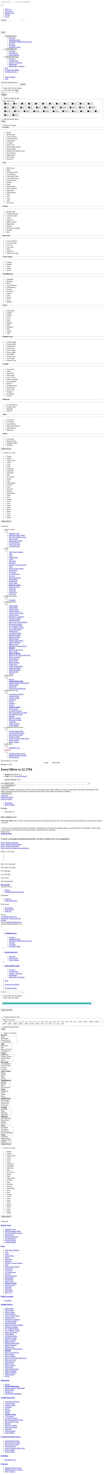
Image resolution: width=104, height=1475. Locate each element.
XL (7, 115)
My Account (9, 11)
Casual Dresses (12, 137)
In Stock (24, 776)
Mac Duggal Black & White (18, 712)
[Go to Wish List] (3, 4)
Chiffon (9, 313)
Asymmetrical (11, 344)
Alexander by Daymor (16, 694)
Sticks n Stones (14, 740)
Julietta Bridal (13, 631)
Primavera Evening (15, 720)
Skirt (8, 194)
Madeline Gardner (15, 635)
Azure (11, 556)
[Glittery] (3, 1073)
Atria (10, 554)
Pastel (9, 270)
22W (8, 111)
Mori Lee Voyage (14, 657)
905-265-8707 (6, 2)
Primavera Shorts (14, 737)
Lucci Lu (12, 576)
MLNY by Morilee (15, 718)
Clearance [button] (4, 1464)
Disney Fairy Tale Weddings (18, 622)
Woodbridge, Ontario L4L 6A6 (11, 918)
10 (59, 104)
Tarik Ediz (12, 590)
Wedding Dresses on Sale (17, 753)
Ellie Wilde (12, 561)
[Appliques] (5, 1082)
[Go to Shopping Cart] (1, 4)
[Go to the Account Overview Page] (1, 6)
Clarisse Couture (14, 698)
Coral (9, 501)
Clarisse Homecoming (16, 731)
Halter (9, 371)
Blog (6, 981)
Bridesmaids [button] (9, 675)
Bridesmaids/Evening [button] (12, 966)
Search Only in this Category (12, 88)
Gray (8, 513)
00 (16, 104)
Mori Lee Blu (13, 651)
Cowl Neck (10, 369)
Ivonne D (12, 703)
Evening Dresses (14, 543)
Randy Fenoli (13, 661)
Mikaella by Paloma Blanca (18, 646)
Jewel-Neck (11, 375)
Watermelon (11, 493)
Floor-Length (11, 350)
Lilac (8, 481)
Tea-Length (10, 358)
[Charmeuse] (4, 1091)
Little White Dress (13, 178)
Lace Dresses (11, 174)
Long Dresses (11, 180)
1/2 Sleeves (10, 420)
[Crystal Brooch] (5, 1087)
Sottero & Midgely (15, 668)
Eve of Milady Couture (16, 628)
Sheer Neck (10, 390)
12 (67, 104)
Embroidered (11, 287)
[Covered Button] (6, 1064)
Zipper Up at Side (12, 253)
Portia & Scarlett (15, 585)
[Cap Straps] (6, 1137)
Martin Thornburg (15, 642)
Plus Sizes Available (13, 228)
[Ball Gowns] (6, 1046)
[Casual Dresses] (9, 1040)
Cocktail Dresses (12, 139)
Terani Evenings (14, 723)
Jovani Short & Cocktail (16, 733)
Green (9, 462)
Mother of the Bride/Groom (16, 151)
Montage (12, 716)
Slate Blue (10, 473)
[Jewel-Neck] (6, 1115)
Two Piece (10, 203)
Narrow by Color (9, 453)
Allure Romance (14, 611)
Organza (9, 323)
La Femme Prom (14, 574)
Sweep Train (11, 356)
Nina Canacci (13, 583)
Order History (9, 909)
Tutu (8, 201)
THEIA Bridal (13, 672)
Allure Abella (13, 606)
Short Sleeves (11, 428)
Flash (10, 567)
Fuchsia (9, 491)
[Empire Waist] (6, 1120)
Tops (8, 199)
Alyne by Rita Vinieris (16, 613)
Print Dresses (11, 186)
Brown (9, 509)
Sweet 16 (10, 159)
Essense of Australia (15, 624)
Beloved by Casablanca (16, 617)
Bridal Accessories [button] (11, 596)
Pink (8, 487)
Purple (9, 479)
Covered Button (12, 241)
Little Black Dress (12, 176)
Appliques (10, 279)
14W (64, 108)
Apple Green (11, 460)
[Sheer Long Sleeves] (7, 1133)
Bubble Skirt (11, 212)
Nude (9, 505)
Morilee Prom (13, 579)
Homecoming (11, 149)
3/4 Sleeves (10, 422)
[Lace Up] (6, 1067)
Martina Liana (13, 644)
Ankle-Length (11, 342)
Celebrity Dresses (12, 214)
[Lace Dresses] (6, 1051)
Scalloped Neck (12, 386)
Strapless (10, 392)
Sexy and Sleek (12, 188)
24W (18, 111)
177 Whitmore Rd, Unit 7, (9, 917)
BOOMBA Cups (14, 748)
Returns (7, 890)
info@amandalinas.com (14, 922)
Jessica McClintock (15, 629)
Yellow (9, 456)
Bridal (9, 132)
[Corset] (7, 1060)
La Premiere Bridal (15, 633)
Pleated (9, 226)
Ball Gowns (11, 168)
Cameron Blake (14, 696)
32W (57, 111)
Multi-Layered (11, 222)
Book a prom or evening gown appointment (15, 848)
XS (75, 111)
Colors (11, 559)
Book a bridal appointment (9, 842)
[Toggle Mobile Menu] (1, 926)
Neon (8, 266)
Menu (3, 32)
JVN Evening (13, 709)
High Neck (10, 373)
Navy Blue (10, 477)
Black (9, 511)
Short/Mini (10, 354)
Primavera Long (14, 587)
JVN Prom (12, 572)
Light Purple (11, 483)
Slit (8, 232)
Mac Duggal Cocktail (16, 735)
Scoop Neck (11, 388)
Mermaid (10, 409)
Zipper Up (10, 251)
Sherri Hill (12, 589)
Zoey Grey (12, 594)
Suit (8, 196)
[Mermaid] (6, 1122)
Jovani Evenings (14, 707)
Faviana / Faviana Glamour (17, 565)
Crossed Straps (11, 243)
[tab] (54, 538)
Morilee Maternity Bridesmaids (19, 683)
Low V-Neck (11, 377)
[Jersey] (4, 1096)
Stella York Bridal (14, 670)
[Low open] (6, 1069)
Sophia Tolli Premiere (16, 666)
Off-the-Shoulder (12, 379)
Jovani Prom (13, 570)
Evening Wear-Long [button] (11, 690)
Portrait (9, 383)
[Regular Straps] (6, 1138)
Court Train (10, 348)
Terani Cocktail (14, 742)
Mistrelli (12, 648)
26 (31, 108)
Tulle (8, 333)
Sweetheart (10, 394)
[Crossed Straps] (6, 1066)
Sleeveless (10, 430)
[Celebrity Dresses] (7, 1057)
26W (28, 111)
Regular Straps (11, 441)
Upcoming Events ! (11, 988)
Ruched (9, 230)
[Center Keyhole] (7, 1058)
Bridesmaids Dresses (15, 541)
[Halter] (6, 1111)
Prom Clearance (14, 757)
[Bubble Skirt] (7, 1055)
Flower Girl (10, 145)
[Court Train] (5, 1105)
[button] (11, 36)
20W (93, 108)
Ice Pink (9, 485)
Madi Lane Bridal (14, 637)
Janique (11, 705)
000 (8, 104)
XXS (66, 111)
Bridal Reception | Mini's (17, 535)
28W (37, 111)
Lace (8, 295)
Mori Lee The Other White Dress (19, 655)
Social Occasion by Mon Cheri (19, 738)
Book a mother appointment (10, 846)
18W (83, 108)
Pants (8, 184)
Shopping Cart (9, 13)
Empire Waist (11, 407)
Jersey (9, 317)
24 (23, 108)
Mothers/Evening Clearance (18, 755)
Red (8, 497)
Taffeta (9, 331)
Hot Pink (10, 489)
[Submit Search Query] (24, 992)
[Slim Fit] (6, 1124)
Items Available (10, 805)
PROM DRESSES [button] (11, 952)
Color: (3, 785)
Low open (10, 247)
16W (73, 108)
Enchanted (12, 700)
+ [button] (6, 531)
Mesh (8, 321)
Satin (8, 325)
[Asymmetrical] (5, 1102)
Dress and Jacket (12, 172)
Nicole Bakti (13, 581)
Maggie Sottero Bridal (16, 640)
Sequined (10, 327)
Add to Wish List (6, 793)
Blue (8, 475)
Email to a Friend (6, 799)
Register (7, 15)
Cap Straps (10, 439)
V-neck (9, 396)
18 (91, 104)
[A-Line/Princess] (6, 1118)
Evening (9, 143)
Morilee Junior (13, 685)
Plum (8, 495)
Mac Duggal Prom (15, 578)
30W (47, 111)
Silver (9, 515)
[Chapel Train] (5, 1104)
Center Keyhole (12, 216)
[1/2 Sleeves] (7, 1127)
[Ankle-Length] (5, 1100)
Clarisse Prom (13, 557)
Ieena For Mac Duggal (16, 568)
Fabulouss (12, 563)
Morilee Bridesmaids (16, 681)
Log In (7, 16)
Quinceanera (11, 155)
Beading (9, 281)
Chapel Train (11, 346)
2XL (16, 115)
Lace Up (9, 245)
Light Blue (10, 471)
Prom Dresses (11, 153)
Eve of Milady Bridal (16, 626)
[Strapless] (6, 1142)
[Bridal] (9, 1037)
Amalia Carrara (14, 615)
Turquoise (10, 469)
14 (75, 104)
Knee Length (11, 352)
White (9, 518)
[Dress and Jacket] (6, 1049)
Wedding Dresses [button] (10, 602)
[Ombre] (3, 1078)
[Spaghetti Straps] (6, 1140)
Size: (2, 783)
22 (15, 108)
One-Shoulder (11, 381)
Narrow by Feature (10, 125)
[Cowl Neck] (6, 1109)
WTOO (11, 674)
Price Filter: (8, 90)
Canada (3, 920)
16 (83, 104)
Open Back (10, 224)
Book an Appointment (22, 2)
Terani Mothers (14, 725)
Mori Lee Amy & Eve (16, 650)
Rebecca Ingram (14, 662)
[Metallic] (3, 1075)
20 (7, 108)
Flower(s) (10, 291)
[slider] (93, 1003)
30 (47, 108)
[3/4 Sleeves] (7, 1129)
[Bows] (5, 1086)
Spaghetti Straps (12, 443)
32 (55, 108)
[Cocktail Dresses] (9, 1042)
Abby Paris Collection (16, 552)
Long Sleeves (11, 424)
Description (8, 803)
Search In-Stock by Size (12, 98)
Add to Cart (5, 787)
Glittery (9, 262)
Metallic (9, 264)
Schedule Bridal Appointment (14, 892)
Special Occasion (14, 544)
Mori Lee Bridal (14, 653)
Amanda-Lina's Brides (12, 984)
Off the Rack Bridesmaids (17, 688)
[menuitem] (54, 9)
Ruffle (9, 297)
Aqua (9, 467)
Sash (8, 300)
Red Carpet (10, 157)
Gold (8, 507)
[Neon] (3, 1076)
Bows (9, 283)
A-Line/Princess (12, 405)
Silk (8, 329)
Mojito (9, 458)
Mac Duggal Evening (16, 714)
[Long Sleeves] (7, 1131)
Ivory (8, 503)
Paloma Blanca (14, 659)
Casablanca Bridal (15, 618)
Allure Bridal (13, 607)
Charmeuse (10, 311)
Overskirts (12, 600)
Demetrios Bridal (14, 620)
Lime (8, 464)
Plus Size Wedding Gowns (17, 537)
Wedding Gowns (14, 533)
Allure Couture (14, 609)
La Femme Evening (15, 711)
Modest (9, 182)
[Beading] (5, 1084)
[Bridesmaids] (9, 1038)
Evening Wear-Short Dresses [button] (14, 727)
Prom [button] (6, 548)
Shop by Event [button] (9, 529)
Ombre (9, 268)
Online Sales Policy (7, 797)
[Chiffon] (4, 1093)
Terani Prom (13, 592)
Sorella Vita (12, 687)
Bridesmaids (11, 134)
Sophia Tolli (13, 664)
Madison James (14, 639)
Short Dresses (11, 192)
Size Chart (4, 795)
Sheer (9, 249)
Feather (9, 289)
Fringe (9, 293)
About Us (8, 899)
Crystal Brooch (12, 285)
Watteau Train (11, 360)
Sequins (9, 302)
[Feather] (4, 1095)
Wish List (8, 9)
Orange (9, 499)
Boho (8, 170)
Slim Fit (9, 411)
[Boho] (6, 1047)
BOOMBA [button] (8, 744)
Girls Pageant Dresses (14, 147)
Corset (9, 218)
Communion (11, 141)
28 (39, 108)
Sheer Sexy (10, 190)
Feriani (11, 701)
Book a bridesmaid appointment (11, 844)
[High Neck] (6, 1113)
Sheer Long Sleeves (13, 426)
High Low (10, 220)
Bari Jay (11, 679)
